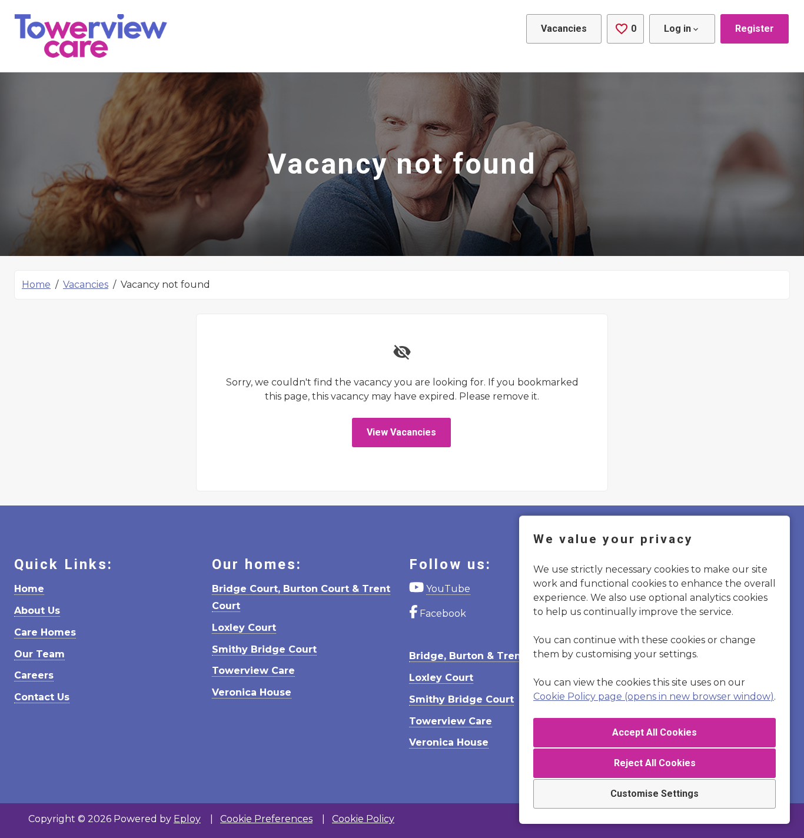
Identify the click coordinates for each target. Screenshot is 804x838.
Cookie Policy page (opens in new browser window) (653, 696)
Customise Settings (654, 793)
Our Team (39, 654)
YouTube (448, 588)
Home (36, 284)
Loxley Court (244, 627)
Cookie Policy (363, 818)
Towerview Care (253, 670)
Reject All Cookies (655, 763)
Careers (34, 675)
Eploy (187, 818)
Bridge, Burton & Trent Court (482, 655)
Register (754, 28)
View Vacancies (401, 432)
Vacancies (564, 28)
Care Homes (45, 632)
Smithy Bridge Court (264, 649)
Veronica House (251, 692)
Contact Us (41, 697)
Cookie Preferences (266, 818)
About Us (37, 610)
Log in (677, 28)
